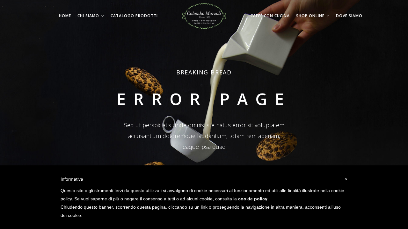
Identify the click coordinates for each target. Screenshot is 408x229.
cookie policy (252, 198)
